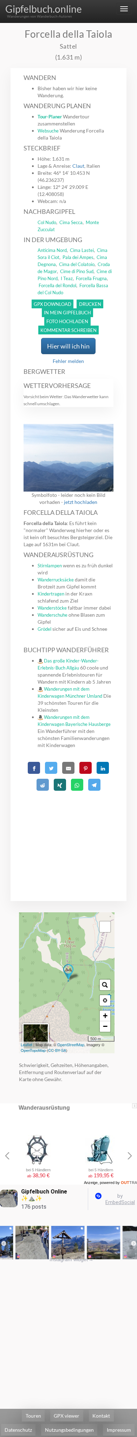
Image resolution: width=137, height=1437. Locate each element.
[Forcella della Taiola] (68, 973)
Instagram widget (71, 1259)
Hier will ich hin (68, 346)
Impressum (119, 1430)
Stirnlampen (50, 565)
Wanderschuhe (52, 615)
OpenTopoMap (33, 1050)
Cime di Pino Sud (76, 271)
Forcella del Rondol (57, 285)
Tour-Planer (50, 116)
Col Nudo (47, 222)
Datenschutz (18, 1430)
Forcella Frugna (91, 278)
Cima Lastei (82, 250)
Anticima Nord (52, 250)
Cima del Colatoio (76, 264)
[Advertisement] (69, 837)
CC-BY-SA (57, 1050)
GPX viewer (66, 1416)
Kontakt (101, 1416)
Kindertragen (51, 594)
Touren (33, 1416)
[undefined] (105, 926)
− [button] (105, 1026)
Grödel (44, 629)
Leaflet (26, 1044)
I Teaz (67, 278)
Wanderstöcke (52, 608)
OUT (129, 1182)
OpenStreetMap (70, 1044)
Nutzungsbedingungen (69, 1430)
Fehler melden (68, 361)
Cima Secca (71, 222)
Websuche (48, 131)
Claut (78, 166)
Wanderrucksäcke (56, 579)
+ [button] (105, 1015)
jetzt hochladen (80, 502)
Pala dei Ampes (78, 257)
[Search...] (105, 985)
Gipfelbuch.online (43, 9)
